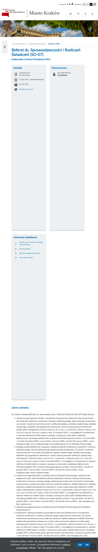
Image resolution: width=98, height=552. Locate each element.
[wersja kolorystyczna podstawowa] (83, 4)
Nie (87, 545)
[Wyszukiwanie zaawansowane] (78, 14)
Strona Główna (20, 44)
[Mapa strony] (86, 14)
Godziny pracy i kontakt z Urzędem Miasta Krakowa (31, 243)
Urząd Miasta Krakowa (37, 44)
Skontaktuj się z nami (26, 89)
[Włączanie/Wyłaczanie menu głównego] (70, 14)
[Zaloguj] (93, 14)
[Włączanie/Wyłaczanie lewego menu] (5, 47)
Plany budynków (24, 249)
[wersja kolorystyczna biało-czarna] (87, 4)
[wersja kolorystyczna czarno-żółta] (91, 4)
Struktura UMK (53, 44)
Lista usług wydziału (26, 257)
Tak (80, 545)
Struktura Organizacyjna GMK (29, 253)
